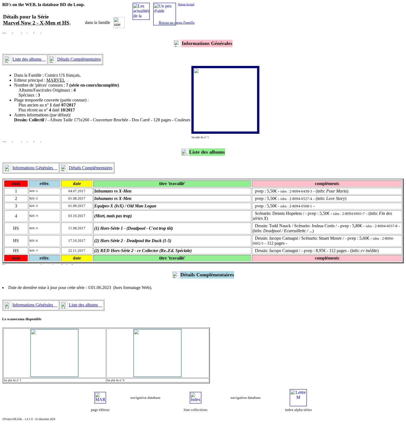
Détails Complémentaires (79, 59)
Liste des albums (29, 59)
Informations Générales (34, 167)
